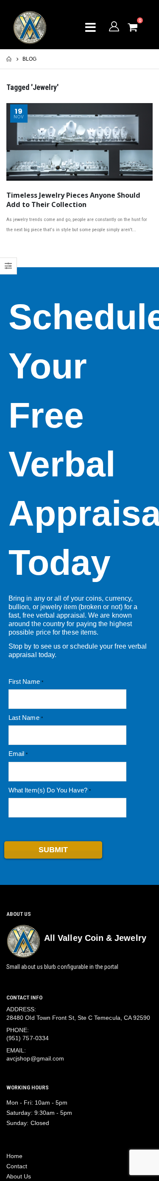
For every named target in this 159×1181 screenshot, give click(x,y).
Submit (53, 849)
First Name (24, 681)
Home (14, 1156)
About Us (18, 1176)
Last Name (23, 717)
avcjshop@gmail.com (35, 1058)
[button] (139, 28)
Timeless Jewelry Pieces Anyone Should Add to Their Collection (73, 199)
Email (16, 753)
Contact (17, 1166)
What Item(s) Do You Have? (47, 790)
